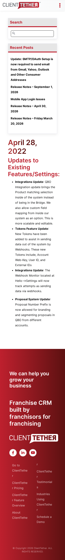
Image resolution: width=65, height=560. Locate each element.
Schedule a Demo (44, 519)
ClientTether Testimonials (44, 479)
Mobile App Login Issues (28, 99)
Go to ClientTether (19, 470)
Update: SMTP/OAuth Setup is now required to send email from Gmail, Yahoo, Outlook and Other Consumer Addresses (32, 69)
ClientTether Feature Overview (19, 500)
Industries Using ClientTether (44, 501)
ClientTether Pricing (19, 485)
